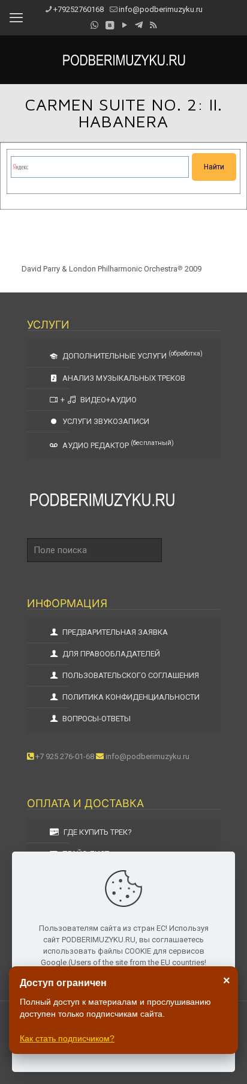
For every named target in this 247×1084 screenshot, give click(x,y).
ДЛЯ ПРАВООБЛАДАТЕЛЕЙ (110, 653)
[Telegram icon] (139, 25)
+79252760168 (78, 9)
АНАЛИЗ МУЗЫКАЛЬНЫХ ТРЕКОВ (123, 378)
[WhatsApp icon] (94, 25)
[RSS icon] (153, 25)
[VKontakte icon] (109, 25)
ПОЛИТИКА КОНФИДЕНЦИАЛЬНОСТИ (130, 696)
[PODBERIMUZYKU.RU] (123, 59)
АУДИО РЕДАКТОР (117, 444)
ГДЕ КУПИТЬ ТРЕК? (97, 832)
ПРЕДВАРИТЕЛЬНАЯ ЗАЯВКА (114, 632)
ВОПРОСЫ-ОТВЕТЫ (96, 718)
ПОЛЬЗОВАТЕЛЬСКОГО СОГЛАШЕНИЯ (130, 675)
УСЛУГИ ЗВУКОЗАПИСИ (105, 421)
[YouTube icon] (124, 25)
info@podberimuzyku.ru (161, 9)
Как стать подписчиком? (67, 1038)
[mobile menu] (16, 18)
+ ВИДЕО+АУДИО (99, 399)
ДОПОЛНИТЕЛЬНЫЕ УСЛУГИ (132, 355)
